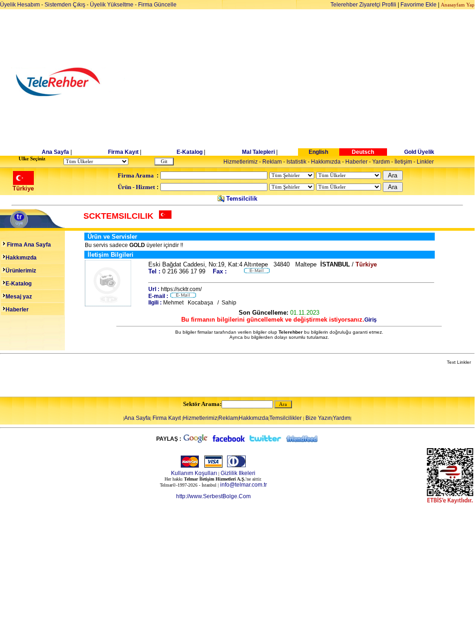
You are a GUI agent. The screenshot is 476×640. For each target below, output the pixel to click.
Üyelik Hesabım (20, 4)
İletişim (403, 161)
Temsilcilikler (285, 418)
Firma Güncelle (157, 4)
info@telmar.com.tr (243, 485)
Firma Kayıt (123, 152)
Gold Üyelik (419, 152)
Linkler (425, 161)
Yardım (381, 161)
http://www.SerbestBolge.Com (213, 496)
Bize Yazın (318, 418)
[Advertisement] (309, 82)
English (318, 152)
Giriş (370, 320)
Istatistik (296, 161)
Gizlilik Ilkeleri (238, 473)
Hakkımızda (326, 161)
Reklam (272, 161)
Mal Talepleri (258, 152)
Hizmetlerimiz (240, 161)
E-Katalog (190, 152)
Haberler (356, 161)
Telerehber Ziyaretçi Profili (363, 4)
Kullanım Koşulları (194, 473)
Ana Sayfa (55, 152)
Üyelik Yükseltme (111, 4)
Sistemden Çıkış (64, 4)
